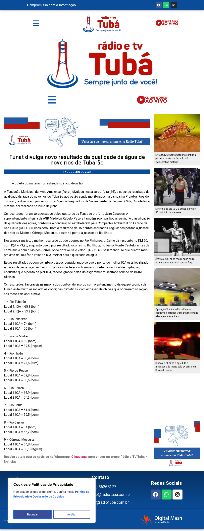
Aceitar (71, 514)
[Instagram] (174, 5)
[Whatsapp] (166, 5)
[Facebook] (159, 5)
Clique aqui (79, 457)
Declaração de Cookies (48, 496)
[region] (52, 500)
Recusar (32, 514)
